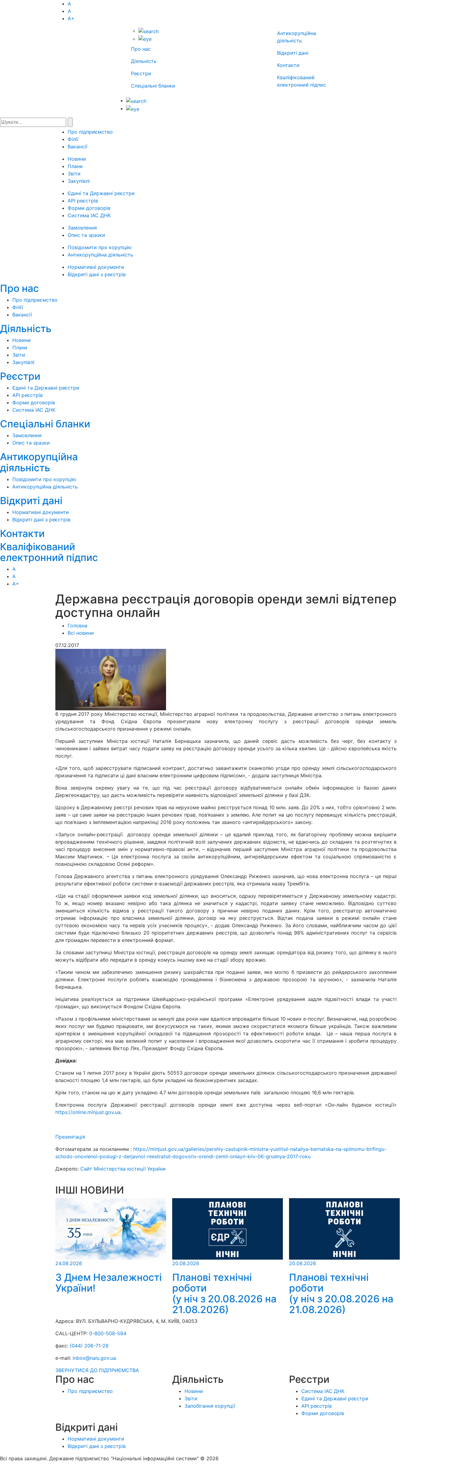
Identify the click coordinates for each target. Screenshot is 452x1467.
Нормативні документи (96, 267)
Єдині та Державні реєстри (101, 193)
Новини (77, 159)
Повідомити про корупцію (100, 247)
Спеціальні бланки (153, 86)
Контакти (288, 65)
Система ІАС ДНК (89, 215)
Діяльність (144, 61)
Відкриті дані (292, 53)
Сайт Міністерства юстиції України (123, 1169)
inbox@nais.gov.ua (94, 1358)
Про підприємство (90, 132)
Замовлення (82, 228)
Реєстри (141, 73)
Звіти (74, 174)
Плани (75, 166)
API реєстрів (83, 201)
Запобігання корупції (209, 1406)
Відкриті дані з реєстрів (97, 274)
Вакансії (77, 146)
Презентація (70, 1137)
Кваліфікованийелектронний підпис (49, 552)
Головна (77, 625)
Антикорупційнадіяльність (39, 462)
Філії (73, 139)
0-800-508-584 (107, 1333)
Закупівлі (79, 181)
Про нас (141, 49)
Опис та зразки (86, 235)
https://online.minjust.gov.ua (88, 1112)
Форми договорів (89, 208)
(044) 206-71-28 (89, 1346)
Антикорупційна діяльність (100, 255)
